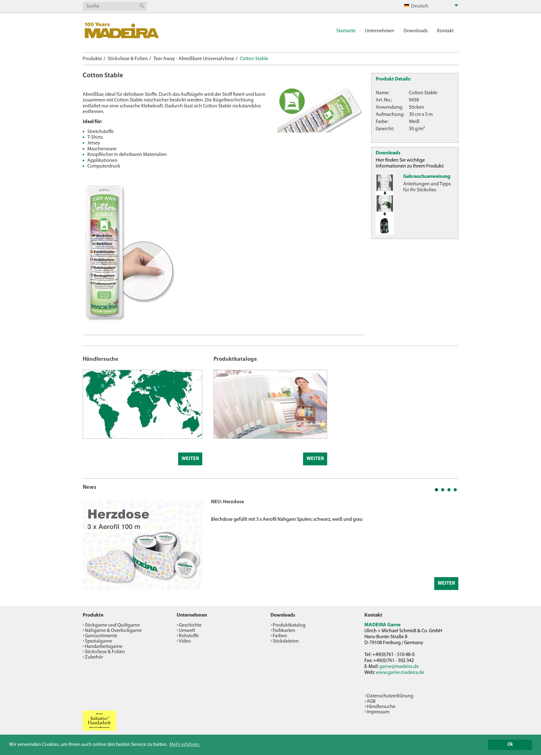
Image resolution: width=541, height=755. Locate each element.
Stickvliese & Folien (128, 58)
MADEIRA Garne (382, 625)
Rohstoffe (189, 636)
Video (185, 641)
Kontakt (445, 31)
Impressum (378, 712)
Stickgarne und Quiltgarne (112, 625)
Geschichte (190, 625)
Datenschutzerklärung (390, 696)
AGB (371, 701)
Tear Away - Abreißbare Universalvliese (193, 58)
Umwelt (187, 630)
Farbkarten (284, 630)
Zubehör (94, 657)
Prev (91, 544)
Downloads (416, 31)
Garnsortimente (101, 636)
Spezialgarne (98, 641)
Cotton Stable (254, 58)
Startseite (346, 31)
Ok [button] (510, 744)
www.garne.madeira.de (400, 672)
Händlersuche (381, 706)
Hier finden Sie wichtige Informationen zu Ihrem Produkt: (410, 163)
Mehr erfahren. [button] (184, 744)
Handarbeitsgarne (103, 646)
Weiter (190, 458)
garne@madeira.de (399, 666)
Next (450, 544)
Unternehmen (379, 31)
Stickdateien (286, 641)
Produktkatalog (289, 625)
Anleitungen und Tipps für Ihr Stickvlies (427, 187)
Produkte (92, 58)
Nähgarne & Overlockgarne (113, 630)
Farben (280, 636)
